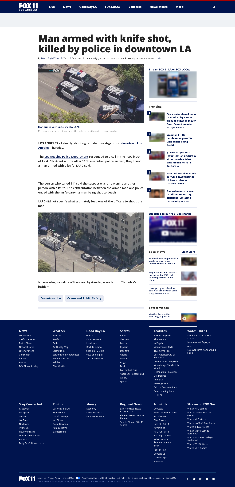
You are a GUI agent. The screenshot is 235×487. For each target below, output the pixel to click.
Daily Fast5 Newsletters (31, 443)
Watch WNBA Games (198, 444)
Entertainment (26, 350)
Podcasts (24, 439)
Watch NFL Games (197, 408)
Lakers (123, 343)
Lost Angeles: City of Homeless (164, 356)
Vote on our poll (94, 354)
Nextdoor (24, 423)
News (23, 331)
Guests (90, 335)
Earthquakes (59, 350)
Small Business (94, 412)
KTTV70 (158, 394)
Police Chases (26, 343)
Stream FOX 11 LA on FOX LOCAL (169, 69)
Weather (59, 331)
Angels (123, 354)
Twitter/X (23, 427)
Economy (91, 408)
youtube (207, 479)
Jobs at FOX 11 (161, 423)
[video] (189, 317)
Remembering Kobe (164, 391)
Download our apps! (29, 435)
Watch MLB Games (197, 419)
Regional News (130, 404)
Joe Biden (58, 420)
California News (27, 339)
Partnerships (160, 457)
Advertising (159, 427)
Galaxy (123, 377)
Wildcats (124, 358)
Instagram (24, 412)
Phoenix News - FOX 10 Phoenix (132, 417)
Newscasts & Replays (198, 342)
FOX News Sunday (28, 366)
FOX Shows (160, 420)
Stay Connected (30, 404)
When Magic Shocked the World (167, 367)
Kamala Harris (60, 427)
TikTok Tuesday (94, 358)
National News (26, 346)
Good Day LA (95, 331)
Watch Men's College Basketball (198, 432)
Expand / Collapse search (214, 6)
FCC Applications (162, 435)
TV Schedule (160, 416)
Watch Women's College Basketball (200, 439)
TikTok (22, 416)
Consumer (24, 354)
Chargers (124, 339)
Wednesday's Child (163, 346)
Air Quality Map (61, 346)
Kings (123, 362)
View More (188, 252)
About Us (160, 404)
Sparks (123, 381)
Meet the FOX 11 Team (166, 412)
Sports (124, 331)
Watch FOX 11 (197, 331)
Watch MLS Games (197, 447)
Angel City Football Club (132, 373)
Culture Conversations (165, 387)
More (179, 7)
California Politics (61, 408)
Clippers (124, 346)
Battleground (59, 431)
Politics (22, 362)
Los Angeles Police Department (66, 156)
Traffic (56, 339)
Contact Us (159, 453)
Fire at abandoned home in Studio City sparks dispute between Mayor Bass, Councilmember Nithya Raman (181, 120)
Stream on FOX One (201, 404)
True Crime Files (162, 350)
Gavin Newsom (61, 423)
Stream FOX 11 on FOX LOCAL (199, 337)
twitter (194, 479)
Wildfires (57, 362)
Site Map (158, 461)
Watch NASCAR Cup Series (201, 423)
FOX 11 (66, 58)
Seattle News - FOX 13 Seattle (131, 423)
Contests (158, 408)
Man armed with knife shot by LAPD (59, 126)
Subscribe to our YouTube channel (170, 214)
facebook (187, 479)
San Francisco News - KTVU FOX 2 (131, 410)
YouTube (23, 420)
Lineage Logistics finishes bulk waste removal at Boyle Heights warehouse (163, 291)
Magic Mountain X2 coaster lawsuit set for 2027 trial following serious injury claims (162, 276)
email (213, 479)
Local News (157, 252)
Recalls (22, 358)
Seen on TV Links (95, 350)
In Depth (158, 343)
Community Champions (166, 361)
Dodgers (124, 350)
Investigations (161, 383)
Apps (189, 346)
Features (160, 331)
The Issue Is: (160, 339)
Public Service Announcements (162, 441)
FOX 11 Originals (162, 335)
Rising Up (158, 379)
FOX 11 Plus (160, 449)
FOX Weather (60, 366)
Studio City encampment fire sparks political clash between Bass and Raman (163, 261)
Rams (123, 335)
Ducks (123, 366)
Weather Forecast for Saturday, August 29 (159, 315)
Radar (56, 343)
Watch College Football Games (199, 414)
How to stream (27, 431)
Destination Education (165, 371)
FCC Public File (161, 431)
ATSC (156, 446)
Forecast (57, 335)
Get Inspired (160, 375)
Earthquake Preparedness (66, 354)
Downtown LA (78, 58)
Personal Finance (95, 416)
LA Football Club (128, 369)
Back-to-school (94, 346)
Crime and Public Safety (84, 298)
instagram (200, 479)
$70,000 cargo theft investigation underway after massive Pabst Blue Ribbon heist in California (181, 159)
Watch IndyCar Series (198, 426)
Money (91, 404)
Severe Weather (61, 358)
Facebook (24, 408)
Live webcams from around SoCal (201, 351)
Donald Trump (60, 416)
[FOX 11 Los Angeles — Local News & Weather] (29, 7)
